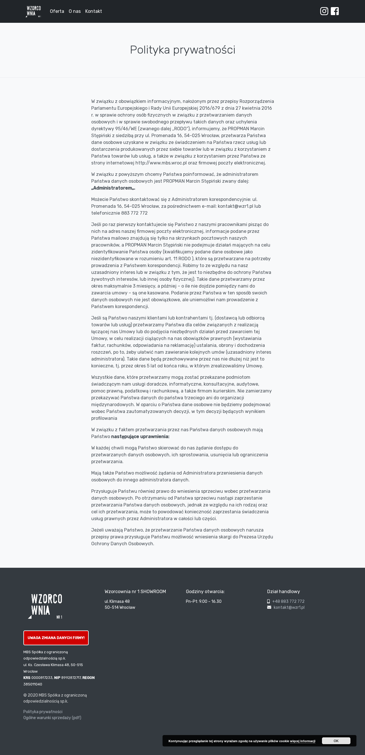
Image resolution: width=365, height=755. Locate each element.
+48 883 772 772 (288, 601)
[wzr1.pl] (33, 11)
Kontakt (93, 11)
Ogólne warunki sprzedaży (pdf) (52, 717)
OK (336, 740)
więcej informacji (302, 741)
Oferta (57, 11)
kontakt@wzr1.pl (289, 607)
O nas (75, 11)
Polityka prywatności (42, 711)
